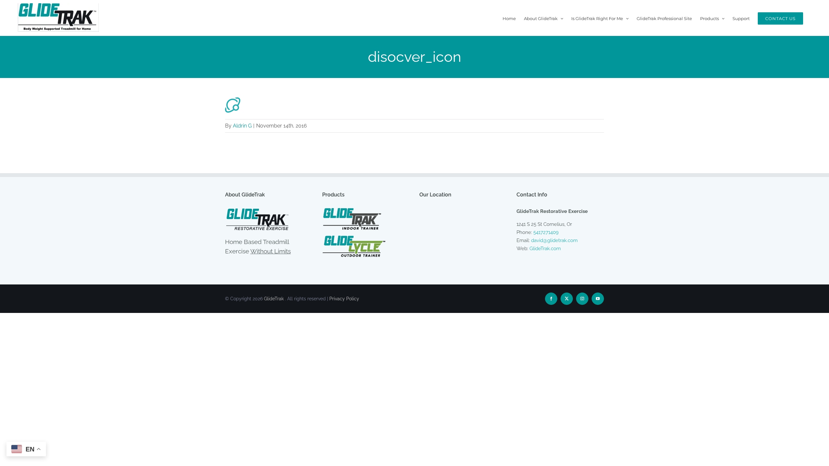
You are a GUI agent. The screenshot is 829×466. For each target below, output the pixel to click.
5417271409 (546, 232)
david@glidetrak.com (554, 240)
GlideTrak (274, 298)
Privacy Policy (344, 298)
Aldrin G (242, 126)
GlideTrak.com (545, 248)
